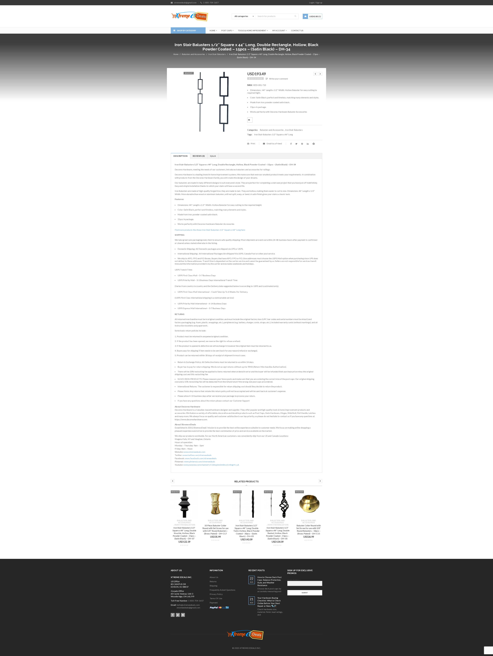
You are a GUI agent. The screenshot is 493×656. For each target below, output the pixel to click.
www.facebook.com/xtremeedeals (200, 458)
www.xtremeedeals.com (194, 452)
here (243, 230)
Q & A (213, 156)
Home (175, 54)
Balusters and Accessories (193, 54)
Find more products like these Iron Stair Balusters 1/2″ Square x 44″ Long (208, 230)
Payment (214, 602)
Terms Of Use (216, 598)
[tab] (180, 156)
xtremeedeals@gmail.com (185, 607)
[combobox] (243, 16)
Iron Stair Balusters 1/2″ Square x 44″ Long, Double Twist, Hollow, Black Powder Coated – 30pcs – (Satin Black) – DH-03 (246, 530)
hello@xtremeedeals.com (188, 605)
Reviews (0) (199, 156)
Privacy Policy (216, 594)
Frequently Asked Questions (222, 590)
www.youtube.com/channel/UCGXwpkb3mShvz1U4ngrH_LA (211, 464)
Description (180, 156)
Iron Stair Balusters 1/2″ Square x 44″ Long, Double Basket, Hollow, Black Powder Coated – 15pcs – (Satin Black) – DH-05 (278, 533)
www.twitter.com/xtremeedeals (197, 455)
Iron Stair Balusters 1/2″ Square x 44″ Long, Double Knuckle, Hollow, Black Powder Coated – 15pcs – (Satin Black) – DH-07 (184, 533)
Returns (213, 581)
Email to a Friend (274, 143)
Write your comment (278, 78)
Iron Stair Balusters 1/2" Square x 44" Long (273, 134)
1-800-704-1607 (196, 600)
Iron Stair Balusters (217, 54)
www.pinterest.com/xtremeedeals (199, 461)
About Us (214, 577)
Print (253, 143)
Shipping (213, 585)
